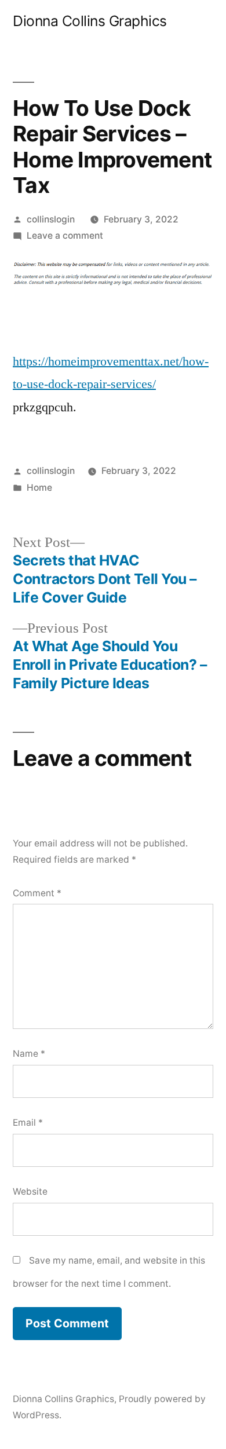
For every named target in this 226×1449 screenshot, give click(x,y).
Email (28, 1122)
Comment (37, 893)
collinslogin (51, 219)
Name (29, 1053)
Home (39, 487)
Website (30, 1191)
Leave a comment (65, 235)
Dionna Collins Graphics (90, 21)
